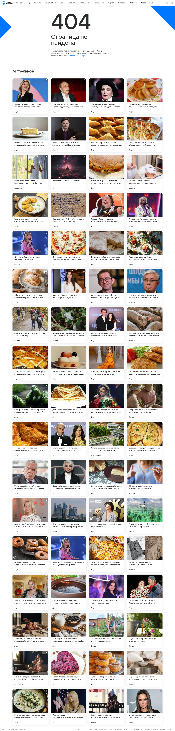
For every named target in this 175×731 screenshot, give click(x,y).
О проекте (80, 729)
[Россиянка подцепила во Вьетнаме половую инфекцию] (30, 173)
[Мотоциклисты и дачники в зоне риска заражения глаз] (106, 630)
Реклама (22, 729)
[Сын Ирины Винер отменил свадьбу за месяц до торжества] (106, 96)
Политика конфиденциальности (119, 729)
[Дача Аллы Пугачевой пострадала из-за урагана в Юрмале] (68, 554)
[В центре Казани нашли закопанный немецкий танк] (144, 554)
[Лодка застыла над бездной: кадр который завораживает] (144, 516)
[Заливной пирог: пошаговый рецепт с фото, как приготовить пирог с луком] (106, 173)
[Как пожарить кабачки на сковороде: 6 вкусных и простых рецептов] (30, 211)
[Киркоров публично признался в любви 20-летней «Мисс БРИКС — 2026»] (144, 211)
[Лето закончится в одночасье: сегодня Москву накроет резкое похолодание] (68, 516)
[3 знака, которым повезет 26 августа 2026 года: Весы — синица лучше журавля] (30, 669)
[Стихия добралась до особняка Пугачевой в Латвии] (30, 249)
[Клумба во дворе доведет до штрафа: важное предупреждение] (144, 630)
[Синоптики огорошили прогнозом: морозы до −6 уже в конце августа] (106, 707)
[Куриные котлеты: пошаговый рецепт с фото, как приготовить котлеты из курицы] (144, 363)
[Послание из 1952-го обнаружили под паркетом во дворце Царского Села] (68, 211)
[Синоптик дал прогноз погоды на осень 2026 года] (30, 325)
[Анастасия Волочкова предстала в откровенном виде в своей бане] (30, 592)
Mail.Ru (4, 729)
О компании (13, 729)
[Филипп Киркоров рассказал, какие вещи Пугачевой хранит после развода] (68, 478)
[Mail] (3, 3)
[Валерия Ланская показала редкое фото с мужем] (68, 287)
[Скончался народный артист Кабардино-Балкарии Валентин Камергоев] (144, 592)
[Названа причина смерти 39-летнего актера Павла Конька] (68, 134)
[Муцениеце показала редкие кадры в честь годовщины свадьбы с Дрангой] (144, 707)
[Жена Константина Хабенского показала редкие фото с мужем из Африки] (106, 287)
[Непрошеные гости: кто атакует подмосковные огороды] (144, 402)
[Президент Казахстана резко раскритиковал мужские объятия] (144, 287)
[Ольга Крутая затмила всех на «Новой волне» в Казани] (68, 440)
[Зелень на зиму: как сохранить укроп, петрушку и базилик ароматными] (106, 440)
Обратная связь (165, 729)
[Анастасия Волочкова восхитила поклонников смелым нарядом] (30, 516)
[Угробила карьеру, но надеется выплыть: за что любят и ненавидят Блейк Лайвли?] (106, 363)
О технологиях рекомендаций (96, 729)
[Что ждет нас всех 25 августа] (68, 173)
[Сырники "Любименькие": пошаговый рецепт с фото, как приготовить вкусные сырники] (144, 96)
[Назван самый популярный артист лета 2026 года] (106, 516)
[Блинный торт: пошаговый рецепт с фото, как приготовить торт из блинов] (106, 478)
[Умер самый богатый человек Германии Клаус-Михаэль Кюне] (30, 478)
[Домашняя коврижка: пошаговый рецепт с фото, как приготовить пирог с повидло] (68, 402)
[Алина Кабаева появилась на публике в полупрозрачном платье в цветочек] (30, 96)
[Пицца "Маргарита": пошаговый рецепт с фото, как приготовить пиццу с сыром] (106, 554)
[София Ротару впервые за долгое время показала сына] (106, 592)
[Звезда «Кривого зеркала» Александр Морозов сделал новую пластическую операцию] (106, 211)
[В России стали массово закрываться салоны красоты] (144, 173)
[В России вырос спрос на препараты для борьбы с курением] (144, 478)
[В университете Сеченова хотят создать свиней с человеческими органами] (144, 325)
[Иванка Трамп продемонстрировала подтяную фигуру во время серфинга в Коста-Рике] (68, 707)
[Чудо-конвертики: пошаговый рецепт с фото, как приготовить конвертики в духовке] (106, 134)
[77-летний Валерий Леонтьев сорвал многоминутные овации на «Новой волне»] (106, 402)
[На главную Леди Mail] (9, 3)
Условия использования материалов (145, 729)
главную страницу (77, 55)
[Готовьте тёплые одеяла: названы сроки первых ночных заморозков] (68, 325)
